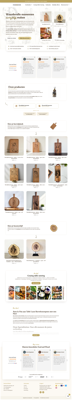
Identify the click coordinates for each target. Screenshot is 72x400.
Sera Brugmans (30, 59)
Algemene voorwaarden (27, 397)
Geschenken (28, 4)
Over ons (25, 387)
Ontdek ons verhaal (11, 38)
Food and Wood (12, 64)
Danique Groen (60, 59)
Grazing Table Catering (38, 4)
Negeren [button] (45, 1)
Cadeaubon (48, 4)
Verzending (26, 390)
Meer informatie (36, 283)
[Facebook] (41, 392)
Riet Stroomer (45, 59)
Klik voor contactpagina (8, 390)
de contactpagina (48, 388)
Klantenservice (64, 4)
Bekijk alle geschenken (25, 38)
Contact (25, 385)
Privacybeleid (36, 397)
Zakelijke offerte (56, 4)
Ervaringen (26, 388)
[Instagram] (43, 392)
